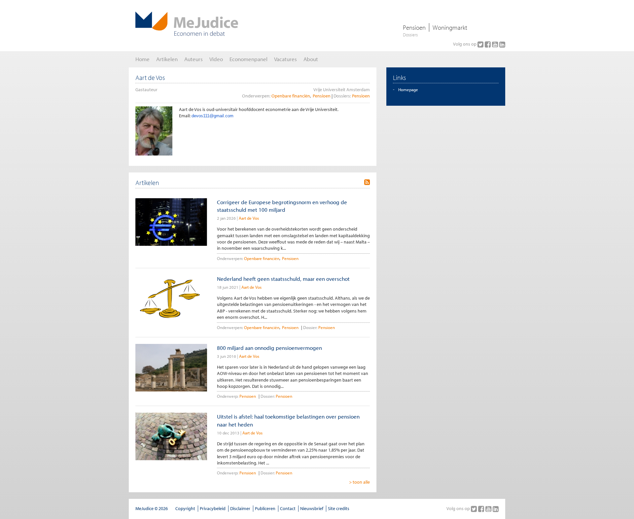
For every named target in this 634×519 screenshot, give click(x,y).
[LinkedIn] (502, 44)
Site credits (338, 508)
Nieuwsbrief (311, 508)
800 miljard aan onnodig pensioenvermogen (269, 347)
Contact (288, 508)
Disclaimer (240, 508)
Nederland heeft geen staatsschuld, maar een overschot (283, 278)
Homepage (408, 89)
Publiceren (265, 508)
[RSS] (367, 182)
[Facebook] (488, 44)
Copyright (185, 508)
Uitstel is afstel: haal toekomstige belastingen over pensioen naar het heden (288, 420)
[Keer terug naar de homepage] (186, 24)
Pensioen (414, 27)
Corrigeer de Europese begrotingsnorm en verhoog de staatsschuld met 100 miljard (282, 206)
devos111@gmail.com (212, 115)
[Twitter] (481, 44)
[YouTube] (495, 44)
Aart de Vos (249, 218)
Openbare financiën (290, 96)
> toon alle (359, 482)
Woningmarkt (450, 27)
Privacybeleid (213, 508)
